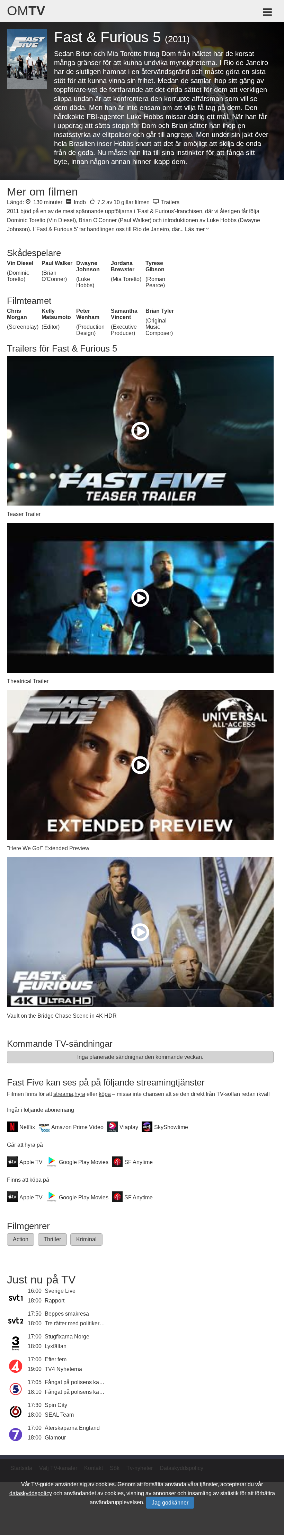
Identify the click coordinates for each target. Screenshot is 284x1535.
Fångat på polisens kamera (78, 1382)
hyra (79, 1094)
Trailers (169, 202)
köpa (105, 1094)
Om (26, 10)
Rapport (54, 1301)
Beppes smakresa (67, 1314)
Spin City (56, 1405)
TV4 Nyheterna (63, 1369)
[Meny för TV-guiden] (268, 13)
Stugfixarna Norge (67, 1336)
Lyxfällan (55, 1346)
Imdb (79, 202)
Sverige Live (60, 1291)
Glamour (55, 1438)
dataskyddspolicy (30, 1493)
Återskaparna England (72, 1428)
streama (63, 1094)
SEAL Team (59, 1415)
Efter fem (55, 1359)
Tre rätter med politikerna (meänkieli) (89, 1323)
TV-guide (42, 1484)
